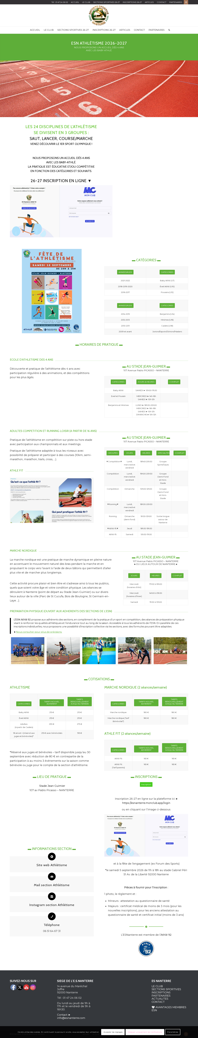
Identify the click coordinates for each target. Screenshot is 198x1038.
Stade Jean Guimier (52, 785)
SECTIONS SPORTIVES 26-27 (106, 2)
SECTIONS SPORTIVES (166, 989)
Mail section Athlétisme (52, 885)
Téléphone (52, 925)
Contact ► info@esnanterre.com (71, 1016)
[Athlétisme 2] (170, 650)
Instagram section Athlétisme (51, 905)
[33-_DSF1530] (63, 650)
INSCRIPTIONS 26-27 (132, 2)
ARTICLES (149, 2)
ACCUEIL (75, 2)
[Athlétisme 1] (134, 650)
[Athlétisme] (28, 650)
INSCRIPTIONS (161, 992)
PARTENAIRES (175, 2)
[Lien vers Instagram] (186, 2)
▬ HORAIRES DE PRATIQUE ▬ (99, 344)
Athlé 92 (166, 934)
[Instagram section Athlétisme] (52, 896)
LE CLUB (86, 2)
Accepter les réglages (113, 1032)
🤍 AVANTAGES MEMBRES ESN (169, 1009)
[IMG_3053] (99, 650)
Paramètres (172, 1032)
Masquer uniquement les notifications (145, 1032)
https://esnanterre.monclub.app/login (146, 803)
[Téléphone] (52, 916)
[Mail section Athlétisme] (52, 876)
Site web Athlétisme (52, 865)
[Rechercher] (168, 30)
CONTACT (161, 2)
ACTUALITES (160, 998)
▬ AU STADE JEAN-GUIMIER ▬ (146, 366)
